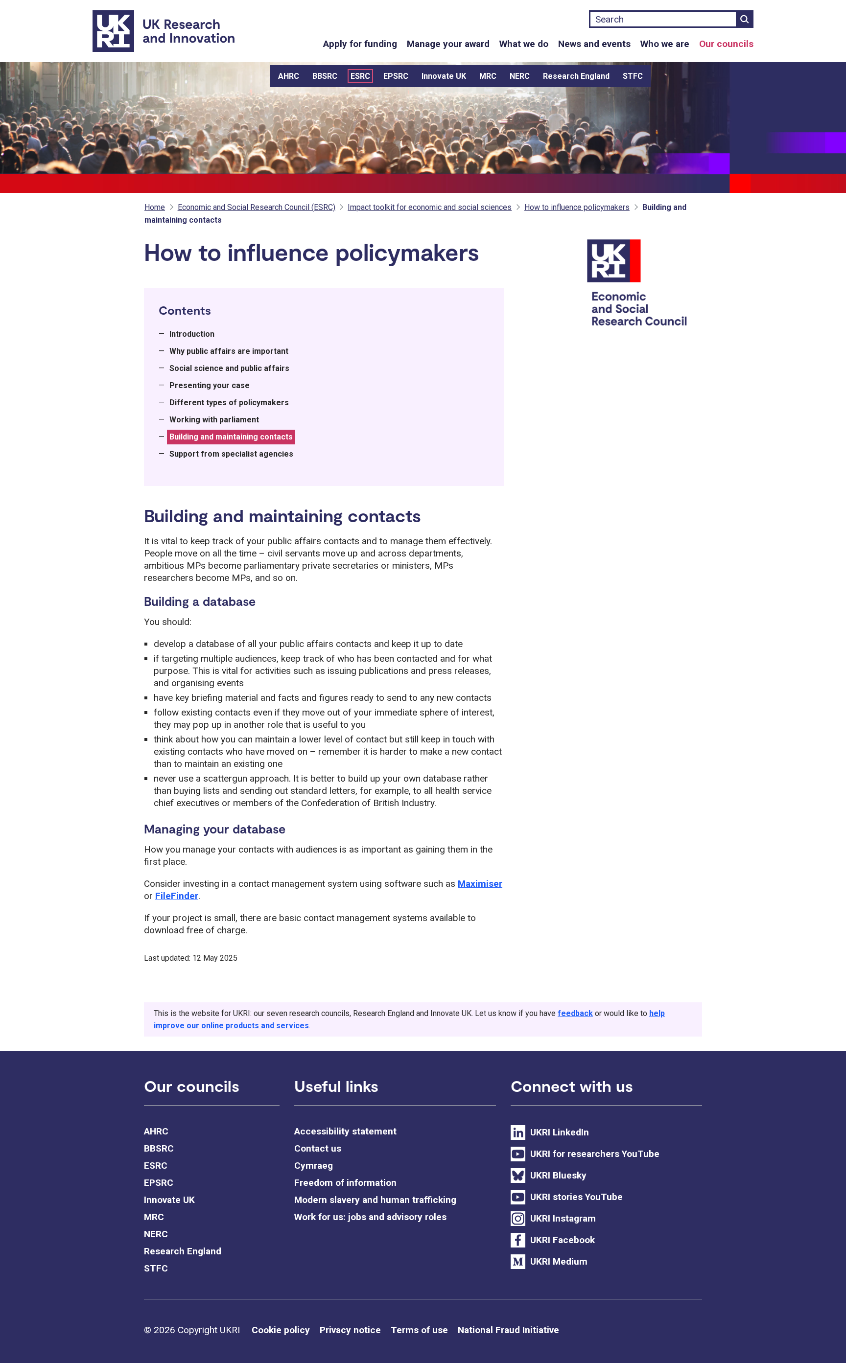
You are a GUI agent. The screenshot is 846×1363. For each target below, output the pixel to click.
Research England (576, 76)
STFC (633, 76)
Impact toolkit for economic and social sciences (430, 207)
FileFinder (176, 895)
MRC (487, 76)
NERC (520, 76)
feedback (575, 1013)
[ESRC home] (643, 283)
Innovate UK (444, 76)
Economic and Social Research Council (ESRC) (256, 207)
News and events (594, 43)
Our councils (726, 43)
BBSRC (324, 76)
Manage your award (448, 43)
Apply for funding (360, 43)
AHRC (288, 76)
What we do (523, 43)
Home (154, 207)
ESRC (360, 76)
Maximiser (480, 883)
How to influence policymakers (577, 207)
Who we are (664, 43)
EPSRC (395, 76)
